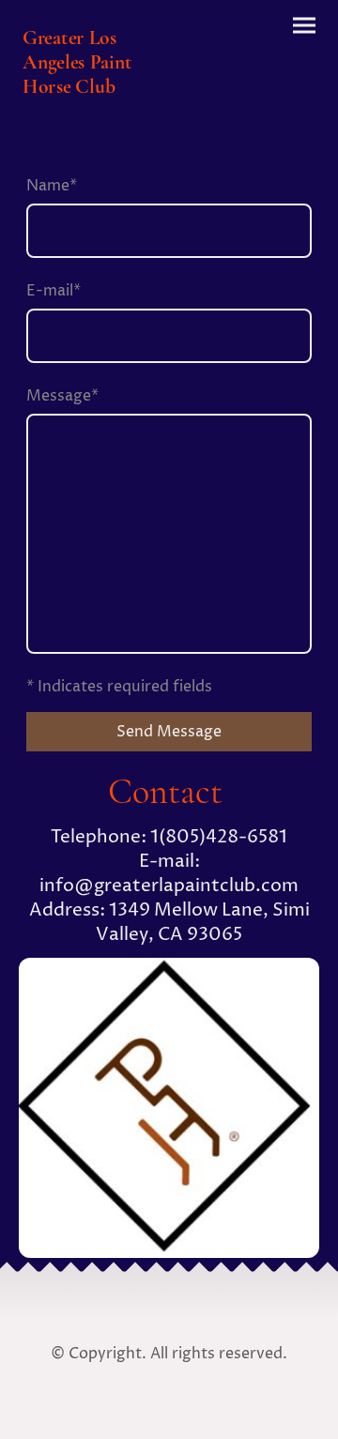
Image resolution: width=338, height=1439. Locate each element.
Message (62, 396)
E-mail (53, 290)
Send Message (169, 731)
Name (51, 185)
